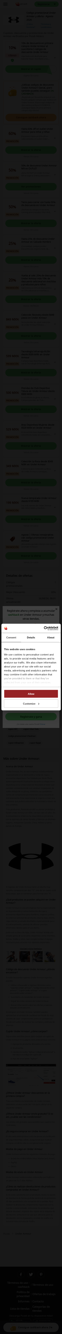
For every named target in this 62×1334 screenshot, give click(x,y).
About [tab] (50, 637)
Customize (29, 703)
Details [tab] (31, 637)
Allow (31, 693)
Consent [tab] (11, 637)
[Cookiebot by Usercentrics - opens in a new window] (44, 628)
